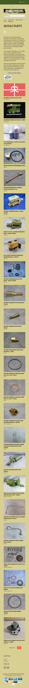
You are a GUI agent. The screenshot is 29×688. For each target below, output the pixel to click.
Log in (10, 6)
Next (19, 647)
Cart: (23, 2)
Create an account (18, 6)
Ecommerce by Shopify (16, 675)
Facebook (8, 667)
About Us (6, 661)
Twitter (5, 667)
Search (5, 659)
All (4, 32)
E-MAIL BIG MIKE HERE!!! (14, 73)
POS (7, 675)
